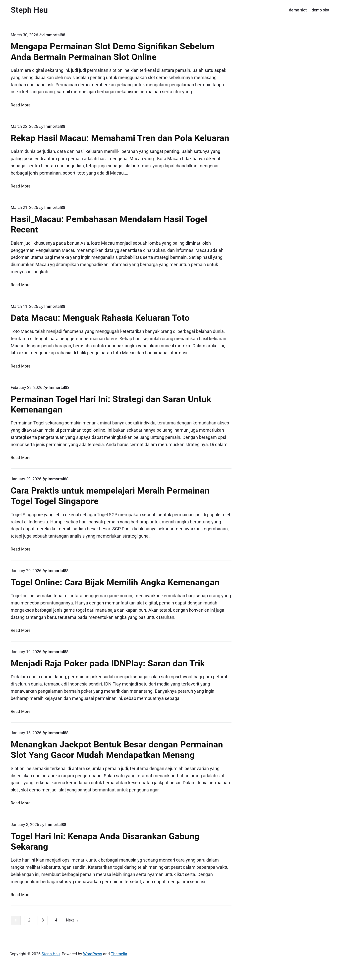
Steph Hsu (51, 954)
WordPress (92, 954)
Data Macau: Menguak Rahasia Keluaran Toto (100, 318)
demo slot (298, 10)
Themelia (119, 954)
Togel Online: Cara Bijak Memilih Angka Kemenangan (115, 582)
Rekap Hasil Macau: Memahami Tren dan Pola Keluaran (120, 138)
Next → (72, 920)
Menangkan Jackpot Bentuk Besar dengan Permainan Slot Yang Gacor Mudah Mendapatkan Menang (117, 749)
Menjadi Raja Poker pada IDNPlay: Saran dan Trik (108, 663)
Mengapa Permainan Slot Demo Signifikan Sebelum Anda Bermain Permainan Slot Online (112, 51)
